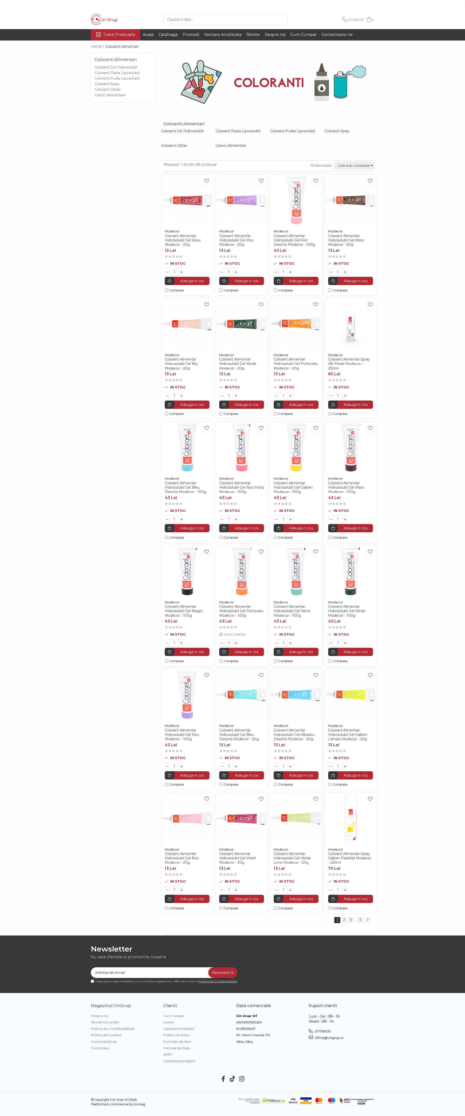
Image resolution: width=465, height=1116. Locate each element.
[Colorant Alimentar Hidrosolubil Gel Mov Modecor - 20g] (241, 200)
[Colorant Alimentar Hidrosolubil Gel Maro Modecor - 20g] (350, 200)
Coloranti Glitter (108, 89)
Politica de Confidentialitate (218, 981)
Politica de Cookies (106, 1035)
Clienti (170, 1005)
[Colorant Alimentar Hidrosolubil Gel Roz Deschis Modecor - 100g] (296, 200)
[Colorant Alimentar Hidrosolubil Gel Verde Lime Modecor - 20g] (296, 818)
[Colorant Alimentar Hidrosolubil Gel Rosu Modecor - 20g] (187, 200)
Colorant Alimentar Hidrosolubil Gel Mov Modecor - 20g (236, 240)
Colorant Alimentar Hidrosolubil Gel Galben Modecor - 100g (293, 487)
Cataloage (168, 34)
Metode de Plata (176, 1048)
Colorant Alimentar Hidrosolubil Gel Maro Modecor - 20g (346, 240)
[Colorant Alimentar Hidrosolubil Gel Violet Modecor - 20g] (241, 818)
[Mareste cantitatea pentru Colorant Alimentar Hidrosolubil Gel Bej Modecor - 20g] (181, 395)
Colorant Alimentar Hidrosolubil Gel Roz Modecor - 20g (182, 858)
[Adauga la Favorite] (206, 180)
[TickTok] (232, 1079)
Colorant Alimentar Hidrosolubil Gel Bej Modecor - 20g (181, 363)
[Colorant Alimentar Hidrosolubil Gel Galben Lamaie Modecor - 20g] (350, 695)
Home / (98, 46)
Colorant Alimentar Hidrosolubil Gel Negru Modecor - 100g (184, 610)
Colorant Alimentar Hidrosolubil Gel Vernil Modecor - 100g (292, 610)
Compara (176, 290)
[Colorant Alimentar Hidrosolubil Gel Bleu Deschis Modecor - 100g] (187, 447)
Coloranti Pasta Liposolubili (117, 73)
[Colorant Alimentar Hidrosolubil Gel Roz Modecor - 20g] (187, 818)
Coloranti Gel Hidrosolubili (116, 67)
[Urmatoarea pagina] (367, 920)
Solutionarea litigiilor (179, 1061)
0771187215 (322, 1031)
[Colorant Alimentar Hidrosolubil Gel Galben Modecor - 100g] (296, 447)
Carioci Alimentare (110, 95)
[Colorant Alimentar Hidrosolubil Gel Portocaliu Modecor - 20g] (296, 324)
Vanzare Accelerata (222, 34)
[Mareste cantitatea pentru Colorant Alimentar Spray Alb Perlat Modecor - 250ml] (345, 395)
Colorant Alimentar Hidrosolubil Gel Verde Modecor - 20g (237, 363)
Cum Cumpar (303, 34)
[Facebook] (223, 1079)
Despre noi (275, 34)
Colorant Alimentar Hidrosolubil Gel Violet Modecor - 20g (237, 858)
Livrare (168, 1022)
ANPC (168, 1054)
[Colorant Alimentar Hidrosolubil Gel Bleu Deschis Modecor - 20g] (241, 695)
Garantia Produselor (179, 1029)
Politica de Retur (176, 1035)
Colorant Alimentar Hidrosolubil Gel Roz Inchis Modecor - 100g (241, 487)
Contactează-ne (104, 1041)
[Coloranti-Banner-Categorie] (268, 82)
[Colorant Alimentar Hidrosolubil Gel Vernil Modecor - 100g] (296, 571)
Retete (253, 34)
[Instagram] (242, 1079)
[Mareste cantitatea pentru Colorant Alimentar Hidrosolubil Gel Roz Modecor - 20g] (181, 890)
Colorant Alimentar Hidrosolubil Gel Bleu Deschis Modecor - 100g (185, 487)
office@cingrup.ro (329, 1038)
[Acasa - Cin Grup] (115, 19)
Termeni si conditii (105, 1022)
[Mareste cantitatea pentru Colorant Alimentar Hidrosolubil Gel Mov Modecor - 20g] (236, 272)
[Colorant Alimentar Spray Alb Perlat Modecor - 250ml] (350, 324)
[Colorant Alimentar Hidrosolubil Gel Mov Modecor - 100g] (187, 695)
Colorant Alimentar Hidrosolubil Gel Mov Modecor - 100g (182, 734)
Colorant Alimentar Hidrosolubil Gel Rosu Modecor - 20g (183, 240)
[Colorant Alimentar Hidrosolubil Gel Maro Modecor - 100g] (350, 447)
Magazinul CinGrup (111, 1005)
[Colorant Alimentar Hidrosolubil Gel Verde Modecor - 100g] (350, 571)
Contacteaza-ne (337, 34)
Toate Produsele (119, 34)
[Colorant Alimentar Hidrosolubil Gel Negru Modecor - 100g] (187, 571)
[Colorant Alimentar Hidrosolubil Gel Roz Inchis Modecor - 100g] (241, 447)
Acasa (148, 34)
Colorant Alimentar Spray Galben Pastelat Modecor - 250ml (349, 858)
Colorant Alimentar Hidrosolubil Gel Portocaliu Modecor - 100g (241, 610)
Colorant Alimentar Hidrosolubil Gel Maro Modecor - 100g (346, 487)
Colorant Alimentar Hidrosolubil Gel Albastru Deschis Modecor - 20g (294, 734)
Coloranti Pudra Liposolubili (117, 78)
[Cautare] (296, 19)
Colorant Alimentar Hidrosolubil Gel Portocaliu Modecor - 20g (296, 363)
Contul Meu (100, 1048)
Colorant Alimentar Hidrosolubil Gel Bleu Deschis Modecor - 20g (239, 734)
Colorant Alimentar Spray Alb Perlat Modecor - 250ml (349, 363)
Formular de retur (177, 1041)
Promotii (191, 34)
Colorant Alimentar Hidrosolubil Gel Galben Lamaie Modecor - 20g (347, 734)
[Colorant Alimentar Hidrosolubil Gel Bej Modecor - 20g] (187, 324)
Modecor (172, 231)
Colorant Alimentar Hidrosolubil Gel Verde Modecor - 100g (346, 610)
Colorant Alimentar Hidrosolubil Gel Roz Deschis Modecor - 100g (294, 240)
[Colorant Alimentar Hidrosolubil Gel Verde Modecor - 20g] (241, 324)
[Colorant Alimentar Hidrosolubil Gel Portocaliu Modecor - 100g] (241, 571)
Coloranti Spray (107, 84)
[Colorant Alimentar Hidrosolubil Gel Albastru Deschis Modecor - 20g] (296, 695)
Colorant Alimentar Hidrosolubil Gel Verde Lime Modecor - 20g (292, 858)
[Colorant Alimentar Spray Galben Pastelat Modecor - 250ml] (350, 818)
